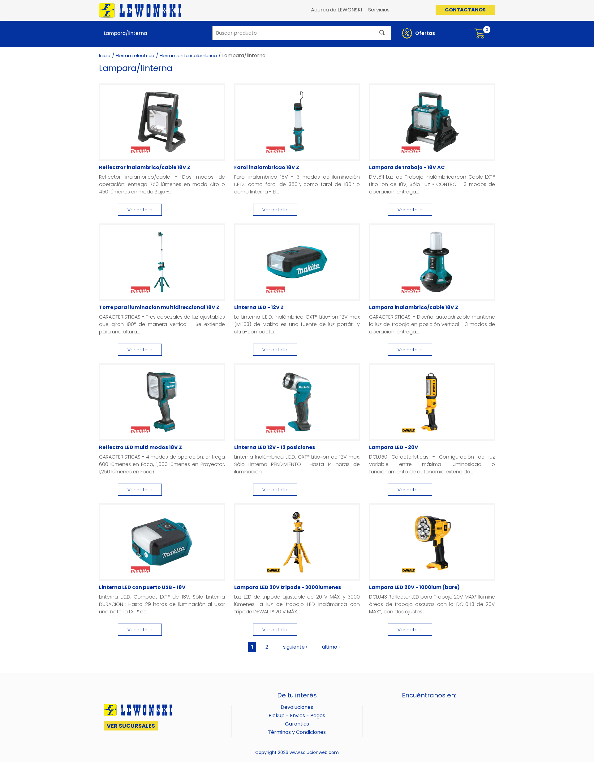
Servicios (379, 9)
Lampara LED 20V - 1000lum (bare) (414, 587)
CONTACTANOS (465, 9)
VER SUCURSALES (131, 726)
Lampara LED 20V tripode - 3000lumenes (287, 587)
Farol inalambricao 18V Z (266, 167)
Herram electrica (135, 55)
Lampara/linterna (125, 33)
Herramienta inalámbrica (188, 55)
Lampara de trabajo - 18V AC (407, 167)
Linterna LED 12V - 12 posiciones (274, 447)
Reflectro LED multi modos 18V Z (140, 447)
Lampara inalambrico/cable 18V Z (413, 307)
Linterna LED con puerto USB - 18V (142, 587)
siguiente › (295, 646)
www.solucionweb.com (314, 752)
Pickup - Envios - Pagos (297, 715)
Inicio (104, 55)
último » (331, 646)
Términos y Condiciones (297, 732)
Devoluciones (297, 707)
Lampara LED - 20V (393, 447)
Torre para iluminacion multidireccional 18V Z (159, 307)
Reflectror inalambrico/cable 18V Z (144, 167)
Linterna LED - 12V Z (259, 307)
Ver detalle (140, 209)
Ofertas (424, 33)
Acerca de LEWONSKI (336, 9)
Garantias (297, 723)
